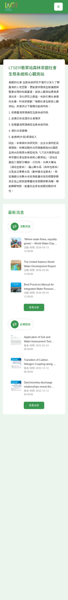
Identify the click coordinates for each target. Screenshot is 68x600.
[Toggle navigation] (58, 7)
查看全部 (34, 307)
